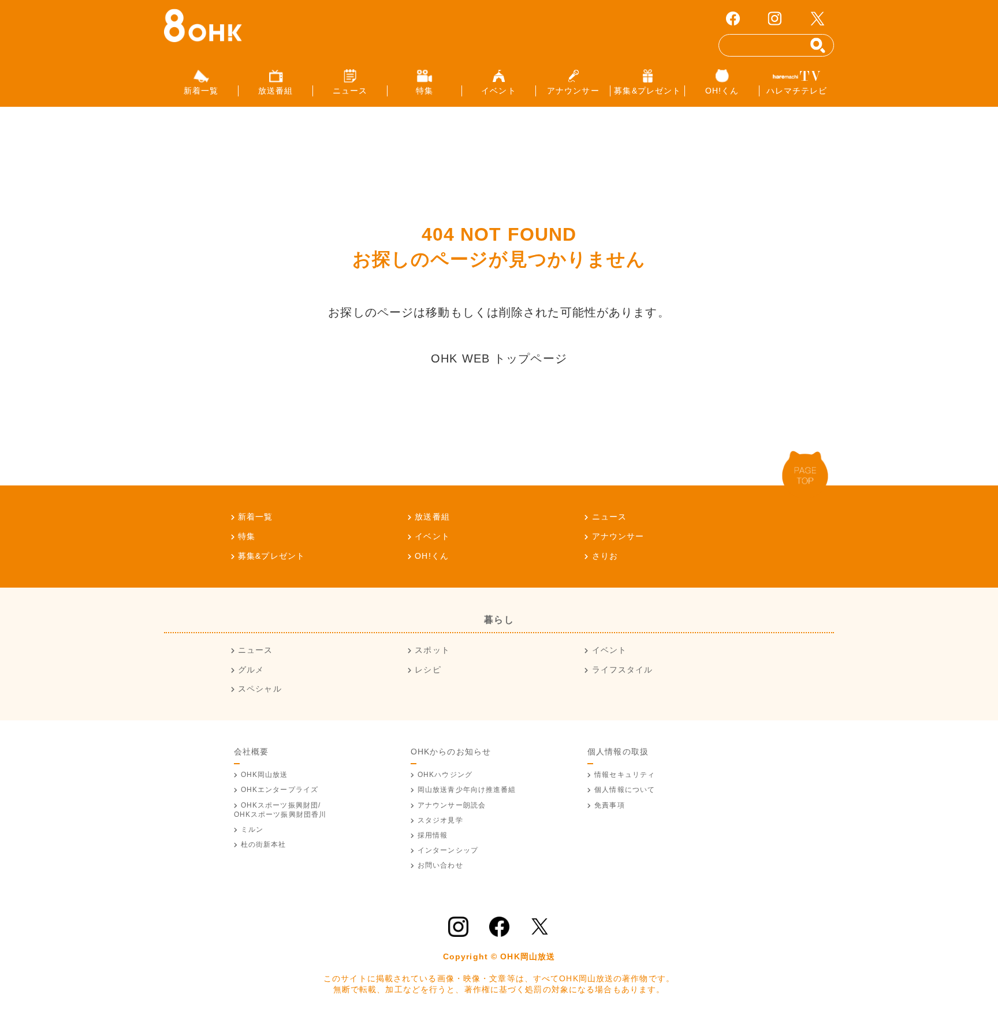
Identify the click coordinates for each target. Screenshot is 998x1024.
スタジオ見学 (440, 820)
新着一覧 (255, 516)
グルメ (251, 669)
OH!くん (432, 555)
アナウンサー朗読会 (452, 805)
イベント (432, 536)
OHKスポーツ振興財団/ (280, 810)
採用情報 (433, 835)
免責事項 (609, 805)
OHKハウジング (445, 775)
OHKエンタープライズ (279, 790)
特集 (246, 536)
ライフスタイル (622, 669)
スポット (432, 650)
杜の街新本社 (263, 844)
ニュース (609, 516)
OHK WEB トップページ (499, 358)
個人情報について (624, 790)
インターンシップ (448, 850)
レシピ (428, 669)
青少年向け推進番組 (467, 790)
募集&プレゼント (271, 555)
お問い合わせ (440, 865)
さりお (605, 555)
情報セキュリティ (624, 775)
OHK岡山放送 (264, 775)
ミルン (252, 829)
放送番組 (432, 516)
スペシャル (260, 688)
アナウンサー (618, 536)
